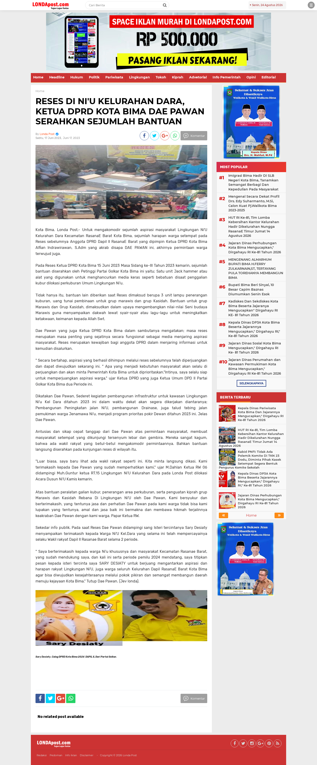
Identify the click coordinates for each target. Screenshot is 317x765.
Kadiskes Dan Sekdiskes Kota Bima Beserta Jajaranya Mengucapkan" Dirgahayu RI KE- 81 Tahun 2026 (253, 308)
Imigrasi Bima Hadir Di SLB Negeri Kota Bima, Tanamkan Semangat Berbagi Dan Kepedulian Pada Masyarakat (253, 182)
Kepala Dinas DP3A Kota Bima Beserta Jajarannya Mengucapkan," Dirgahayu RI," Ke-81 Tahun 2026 (254, 329)
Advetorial (198, 77)
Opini (251, 77)
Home (38, 77)
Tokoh (161, 77)
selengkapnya (251, 383)
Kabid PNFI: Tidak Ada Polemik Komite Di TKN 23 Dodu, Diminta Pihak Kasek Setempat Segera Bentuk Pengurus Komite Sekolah (250, 459)
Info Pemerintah (227, 77)
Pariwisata (114, 77)
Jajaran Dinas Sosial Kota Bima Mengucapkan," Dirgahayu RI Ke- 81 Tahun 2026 (254, 347)
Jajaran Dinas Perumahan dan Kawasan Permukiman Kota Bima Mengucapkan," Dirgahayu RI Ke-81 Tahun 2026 (254, 367)
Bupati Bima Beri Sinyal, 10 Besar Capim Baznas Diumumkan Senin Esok (251, 289)
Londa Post (130, 755)
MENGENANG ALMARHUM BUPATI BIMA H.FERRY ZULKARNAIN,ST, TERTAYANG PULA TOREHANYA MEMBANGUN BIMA (255, 268)
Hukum (76, 77)
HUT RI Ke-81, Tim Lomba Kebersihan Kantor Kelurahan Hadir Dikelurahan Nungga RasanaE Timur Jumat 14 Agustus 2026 (253, 226)
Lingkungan (139, 77)
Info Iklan (71, 755)
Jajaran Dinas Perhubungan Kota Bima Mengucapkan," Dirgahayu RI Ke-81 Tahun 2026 (254, 247)
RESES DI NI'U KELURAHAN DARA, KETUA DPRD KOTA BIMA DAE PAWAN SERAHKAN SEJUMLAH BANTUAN (120, 111)
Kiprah (177, 77)
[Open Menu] (311, 5)
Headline (57, 77)
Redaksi (42, 755)
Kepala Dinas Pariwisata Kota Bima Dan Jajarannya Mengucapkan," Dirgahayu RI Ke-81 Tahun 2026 (261, 414)
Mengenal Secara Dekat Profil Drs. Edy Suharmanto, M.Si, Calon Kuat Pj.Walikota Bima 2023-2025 (253, 203)
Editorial (269, 77)
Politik (94, 77)
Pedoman (56, 755)
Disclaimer (86, 755)
